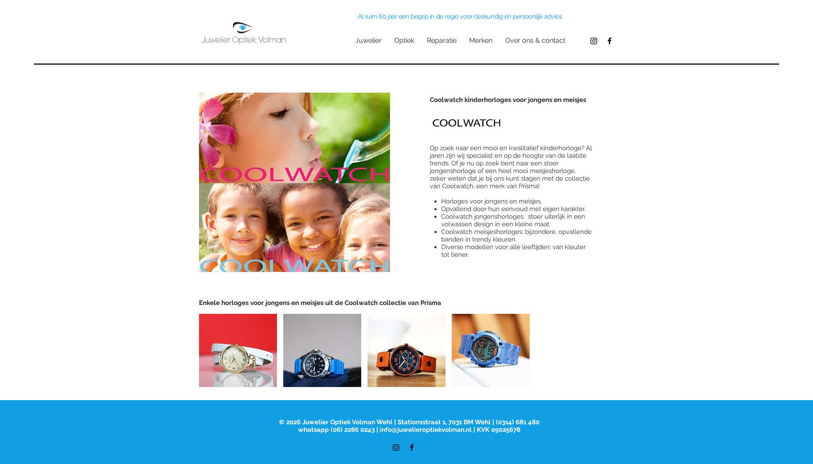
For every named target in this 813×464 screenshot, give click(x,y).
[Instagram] (593, 40)
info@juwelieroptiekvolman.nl (426, 430)
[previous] (214, 355)
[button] (238, 350)
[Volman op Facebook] (609, 40)
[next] (599, 355)
